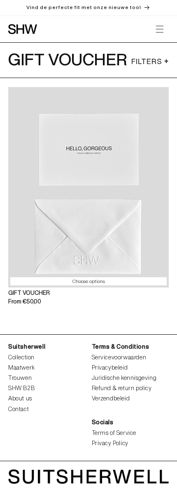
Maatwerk (21, 367)
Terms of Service (114, 433)
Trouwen (20, 378)
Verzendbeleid (111, 398)
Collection (21, 357)
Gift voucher (29, 293)
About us (20, 398)
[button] (160, 29)
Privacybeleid (110, 367)
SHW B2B (21, 388)
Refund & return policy (122, 388)
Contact (18, 409)
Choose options (88, 281)
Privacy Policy (110, 443)
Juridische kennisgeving (124, 378)
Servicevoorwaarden (119, 357)
